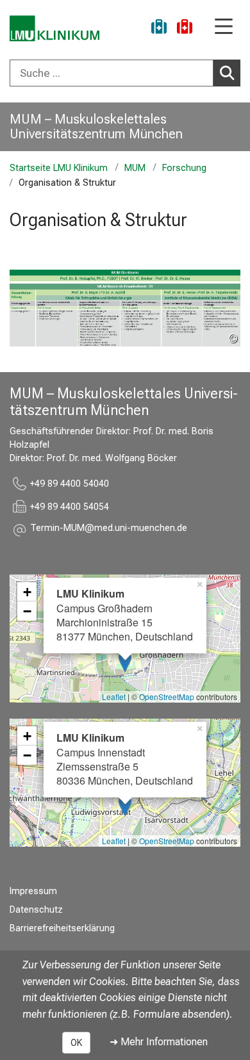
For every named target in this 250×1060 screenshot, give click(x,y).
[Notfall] (184, 28)
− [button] (27, 611)
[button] (108, 530)
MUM (135, 168)
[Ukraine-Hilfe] (159, 28)
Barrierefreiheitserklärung (62, 928)
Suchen (226, 73)
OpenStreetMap (166, 696)
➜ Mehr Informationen (159, 1042)
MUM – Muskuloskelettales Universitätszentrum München (96, 126)
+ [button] (27, 591)
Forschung (184, 168)
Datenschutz (36, 909)
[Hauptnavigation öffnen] (223, 27)
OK (76, 1043)
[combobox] (125, 73)
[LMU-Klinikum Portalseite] (54, 28)
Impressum (33, 891)
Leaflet (114, 696)
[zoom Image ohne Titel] (125, 308)
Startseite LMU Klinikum (59, 168)
